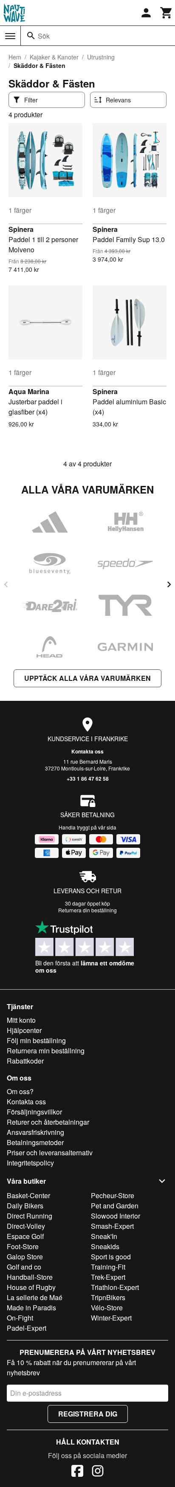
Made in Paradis (31, 1307)
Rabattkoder (25, 1061)
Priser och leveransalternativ (50, 1152)
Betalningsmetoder (35, 1142)
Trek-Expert (108, 1277)
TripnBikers (108, 1297)
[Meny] (10, 36)
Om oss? (20, 1091)
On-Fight (20, 1318)
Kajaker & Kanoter (54, 57)
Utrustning (101, 57)
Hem (14, 57)
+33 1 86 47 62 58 (88, 778)
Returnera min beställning (46, 1050)
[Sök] (31, 35)
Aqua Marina (28, 391)
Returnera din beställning (87, 910)
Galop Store (25, 1256)
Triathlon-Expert (115, 1287)
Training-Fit (108, 1267)
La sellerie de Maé (34, 1297)
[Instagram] (97, 1472)
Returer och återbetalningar (48, 1122)
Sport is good (111, 1256)
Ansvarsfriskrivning (35, 1132)
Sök (44, 36)
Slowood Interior (115, 1216)
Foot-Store (23, 1246)
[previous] (6, 584)
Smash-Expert (112, 1226)
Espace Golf (25, 1236)
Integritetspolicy (30, 1163)
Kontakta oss (87, 751)
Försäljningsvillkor (34, 1112)
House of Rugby (31, 1287)
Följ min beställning (36, 1040)
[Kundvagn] (166, 13)
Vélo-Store (107, 1307)
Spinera (21, 229)
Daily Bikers (25, 1205)
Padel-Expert (26, 1328)
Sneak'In (104, 1236)
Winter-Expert (111, 1318)
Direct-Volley (26, 1226)
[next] (169, 584)
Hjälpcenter (24, 1030)
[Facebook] (77, 1472)
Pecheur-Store (112, 1195)
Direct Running (29, 1216)
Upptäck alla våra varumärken (87, 678)
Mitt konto (21, 1020)
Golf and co (24, 1267)
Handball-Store (30, 1277)
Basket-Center (28, 1195)
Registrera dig (87, 1414)
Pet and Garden (114, 1205)
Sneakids (105, 1246)
